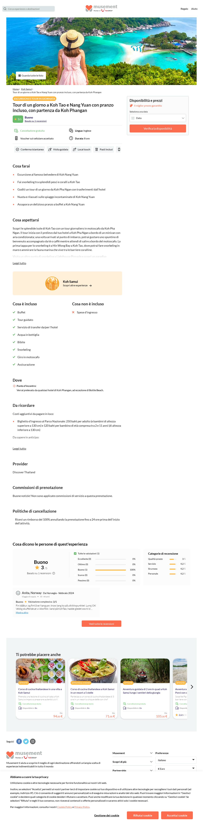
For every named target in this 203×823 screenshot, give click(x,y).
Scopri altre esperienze (75, 285)
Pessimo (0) (83, 580)
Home (16, 89)
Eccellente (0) (84, 558)
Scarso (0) (82, 575)
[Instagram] (32, 741)
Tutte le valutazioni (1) (88, 553)
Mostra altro (22, 612)
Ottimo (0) (83, 564)
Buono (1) (82, 569)
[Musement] (101, 9)
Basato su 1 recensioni (36, 121)
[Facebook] (19, 741)
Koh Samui (26, 89)
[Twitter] (25, 741)
